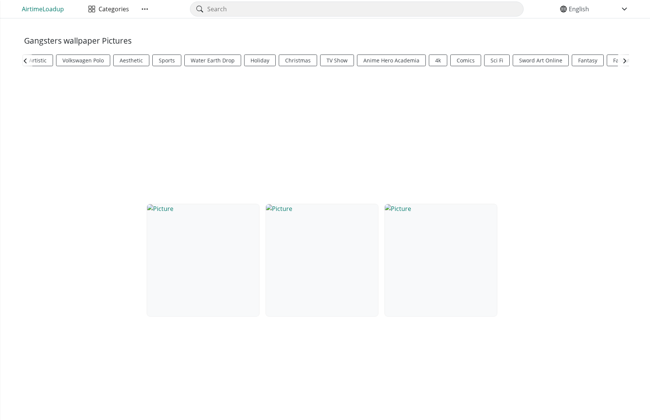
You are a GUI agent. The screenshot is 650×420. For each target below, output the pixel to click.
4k (438, 60)
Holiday (260, 60)
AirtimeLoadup (43, 9)
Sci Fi (497, 60)
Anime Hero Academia (391, 60)
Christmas (298, 60)
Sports (167, 60)
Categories (112, 9)
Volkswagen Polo (83, 60)
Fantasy (587, 60)
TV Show (337, 60)
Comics (466, 60)
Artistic (38, 60)
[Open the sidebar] (145, 9)
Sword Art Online (540, 60)
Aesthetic (131, 60)
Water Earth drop (213, 60)
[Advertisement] (325, 133)
